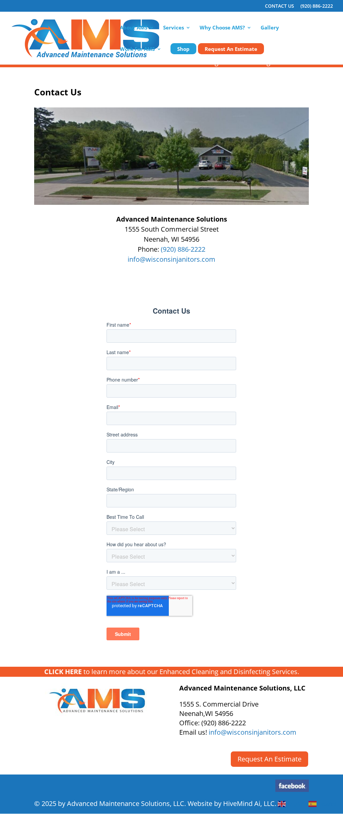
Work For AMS (137, 49)
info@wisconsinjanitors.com (171, 259)
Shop (183, 49)
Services (173, 28)
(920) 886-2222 (316, 6)
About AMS (133, 28)
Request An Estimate (231, 49)
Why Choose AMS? (222, 28)
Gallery (270, 28)
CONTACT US (279, 6)
